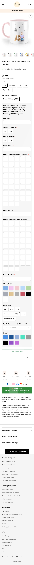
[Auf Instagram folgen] (7, 557)
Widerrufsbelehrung (7, 520)
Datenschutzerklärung (8, 517)
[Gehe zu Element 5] (27, 54)
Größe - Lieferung (9, 95)
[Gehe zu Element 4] (21, 54)
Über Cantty (5, 536)
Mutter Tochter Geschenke (10, 474)
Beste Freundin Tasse (8, 465)
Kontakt (4, 524)
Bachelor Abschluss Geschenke (11, 496)
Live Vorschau (17, 351)
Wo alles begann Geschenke (10, 492)
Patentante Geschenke (8, 471)
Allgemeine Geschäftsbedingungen (12, 514)
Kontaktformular (6, 545)
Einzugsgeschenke (7, 489)
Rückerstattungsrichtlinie (9, 527)
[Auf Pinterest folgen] (12, 557)
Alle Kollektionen (7, 542)
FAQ (3, 551)
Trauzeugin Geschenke (9, 480)
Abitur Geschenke (7, 499)
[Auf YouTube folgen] (17, 557)
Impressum (5, 511)
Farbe (4, 81)
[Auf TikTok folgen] (21, 557)
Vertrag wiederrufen (17, 451)
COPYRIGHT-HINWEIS (9, 539)
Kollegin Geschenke (8, 477)
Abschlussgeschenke (8, 468)
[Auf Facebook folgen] (3, 557)
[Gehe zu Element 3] (15, 54)
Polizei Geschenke (7, 502)
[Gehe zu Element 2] (10, 54)
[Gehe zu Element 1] (4, 54)
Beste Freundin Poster (8, 461)
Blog (3, 548)
